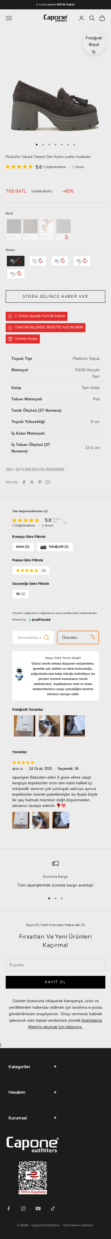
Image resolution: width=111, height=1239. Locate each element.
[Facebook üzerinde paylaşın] (24, 482)
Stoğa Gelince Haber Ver (56, 296)
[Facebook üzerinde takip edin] (8, 1208)
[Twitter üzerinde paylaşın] (32, 482)
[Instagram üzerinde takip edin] (23, 1208)
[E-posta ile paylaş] (48, 482)
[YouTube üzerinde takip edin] (38, 1208)
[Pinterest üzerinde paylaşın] (40, 482)
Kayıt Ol (55, 982)
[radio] (13, 229)
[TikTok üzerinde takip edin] (53, 1208)
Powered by (19, 619)
